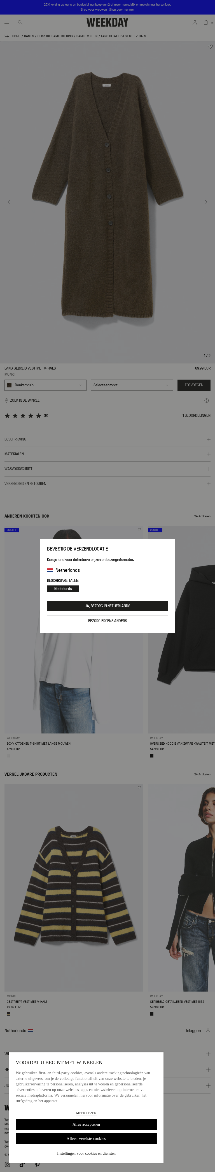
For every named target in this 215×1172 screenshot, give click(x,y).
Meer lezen (86, 1113)
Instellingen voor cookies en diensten (86, 1153)
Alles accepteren (86, 1124)
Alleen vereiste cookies (86, 1139)
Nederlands (63, 589)
